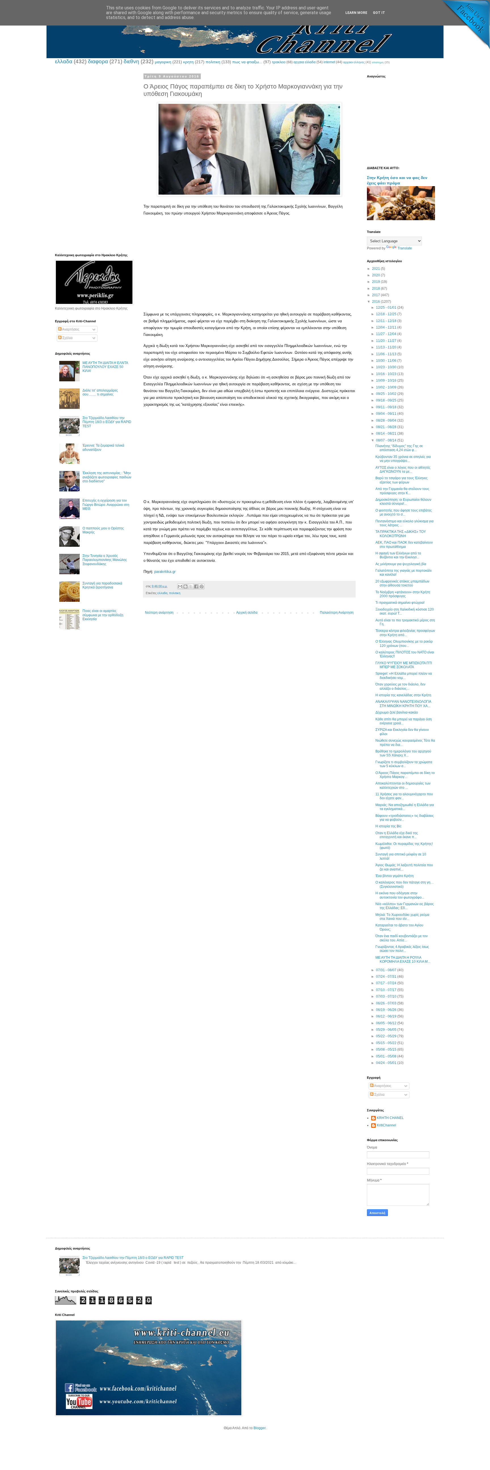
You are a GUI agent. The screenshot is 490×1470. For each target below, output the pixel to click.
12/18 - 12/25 (386, 314)
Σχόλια (67, 338)
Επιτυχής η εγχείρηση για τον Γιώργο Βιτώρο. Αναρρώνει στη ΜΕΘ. (106, 505)
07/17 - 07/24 (386, 983)
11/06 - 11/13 (386, 354)
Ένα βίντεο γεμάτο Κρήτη (394, 876)
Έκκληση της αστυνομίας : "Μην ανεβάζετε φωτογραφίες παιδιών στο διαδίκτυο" (107, 477)
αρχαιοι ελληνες (354, 62)
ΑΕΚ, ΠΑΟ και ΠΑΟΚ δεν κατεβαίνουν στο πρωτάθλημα (404, 544)
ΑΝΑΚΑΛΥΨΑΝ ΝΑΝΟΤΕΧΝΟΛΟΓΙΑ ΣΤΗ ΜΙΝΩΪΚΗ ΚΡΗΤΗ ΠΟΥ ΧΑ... (403, 704)
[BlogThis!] (185, 586)
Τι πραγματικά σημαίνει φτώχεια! (399, 603)
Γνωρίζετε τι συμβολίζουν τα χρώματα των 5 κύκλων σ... (403, 764)
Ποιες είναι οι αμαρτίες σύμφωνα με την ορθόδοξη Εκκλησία (103, 615)
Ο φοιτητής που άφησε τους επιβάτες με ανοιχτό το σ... (403, 512)
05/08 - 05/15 (386, 1049)
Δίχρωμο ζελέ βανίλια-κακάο (396, 712)
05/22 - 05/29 (386, 1036)
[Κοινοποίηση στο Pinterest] (201, 586)
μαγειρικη (163, 62)
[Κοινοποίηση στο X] (191, 586)
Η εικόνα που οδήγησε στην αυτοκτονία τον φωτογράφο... (399, 895)
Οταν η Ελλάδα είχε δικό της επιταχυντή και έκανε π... (396, 835)
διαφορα (98, 61)
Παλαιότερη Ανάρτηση (337, 613)
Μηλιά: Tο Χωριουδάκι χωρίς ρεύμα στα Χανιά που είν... (402, 917)
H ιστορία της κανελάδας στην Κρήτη (403, 695)
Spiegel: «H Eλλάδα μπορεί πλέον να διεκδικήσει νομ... (403, 676)
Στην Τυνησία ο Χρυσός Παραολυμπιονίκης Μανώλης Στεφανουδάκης (105, 560)
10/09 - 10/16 (386, 380)
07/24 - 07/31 (386, 977)
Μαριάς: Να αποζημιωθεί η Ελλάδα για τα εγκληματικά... (404, 807)
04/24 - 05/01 (386, 1063)
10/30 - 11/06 (386, 361)
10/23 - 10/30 (386, 367)
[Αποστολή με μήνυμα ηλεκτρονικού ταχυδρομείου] (180, 586)
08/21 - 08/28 (386, 427)
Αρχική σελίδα (246, 613)
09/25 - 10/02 (386, 394)
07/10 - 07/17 (386, 990)
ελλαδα (63, 61)
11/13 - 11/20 (386, 347)
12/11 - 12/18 (386, 321)
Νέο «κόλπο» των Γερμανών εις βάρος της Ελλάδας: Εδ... (404, 906)
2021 (376, 269)
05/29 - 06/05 (386, 1030)
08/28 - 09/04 (386, 420)
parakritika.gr (165, 571)
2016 (376, 302)
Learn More (356, 13)
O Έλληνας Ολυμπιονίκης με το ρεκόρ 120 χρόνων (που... (404, 643)
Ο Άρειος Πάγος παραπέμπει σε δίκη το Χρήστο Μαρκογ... (405, 775)
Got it (379, 13)
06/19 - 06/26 (386, 1010)
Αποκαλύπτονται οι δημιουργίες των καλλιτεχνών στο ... (402, 785)
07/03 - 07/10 (386, 996)
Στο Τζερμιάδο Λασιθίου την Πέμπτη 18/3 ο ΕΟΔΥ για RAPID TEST (107, 422)
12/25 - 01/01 (386, 308)
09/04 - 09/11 (386, 414)
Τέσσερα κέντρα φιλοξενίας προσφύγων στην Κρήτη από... (405, 633)
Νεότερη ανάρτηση (159, 613)
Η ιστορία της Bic (388, 826)
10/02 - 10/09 (386, 387)
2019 (376, 282)
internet (329, 62)
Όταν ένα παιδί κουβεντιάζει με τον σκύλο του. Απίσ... (401, 938)
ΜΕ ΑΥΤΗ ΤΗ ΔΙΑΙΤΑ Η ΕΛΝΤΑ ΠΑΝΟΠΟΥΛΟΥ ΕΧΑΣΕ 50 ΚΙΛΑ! (105, 367)
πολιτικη (213, 62)
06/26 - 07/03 (386, 1003)
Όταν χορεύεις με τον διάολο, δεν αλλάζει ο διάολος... (400, 686)
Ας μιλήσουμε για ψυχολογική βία (400, 564)
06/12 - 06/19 (386, 1016)
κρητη (188, 62)
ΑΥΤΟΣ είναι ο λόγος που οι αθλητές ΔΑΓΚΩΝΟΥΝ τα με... (402, 470)
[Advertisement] (249, 271)
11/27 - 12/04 (386, 334)
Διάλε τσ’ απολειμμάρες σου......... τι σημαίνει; (100, 392)
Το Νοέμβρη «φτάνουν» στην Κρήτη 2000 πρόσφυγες (402, 594)
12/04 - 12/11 (386, 327)
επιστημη (378, 62)
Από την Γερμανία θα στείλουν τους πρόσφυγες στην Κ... (402, 491)
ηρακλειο (279, 62)
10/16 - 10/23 (386, 374)
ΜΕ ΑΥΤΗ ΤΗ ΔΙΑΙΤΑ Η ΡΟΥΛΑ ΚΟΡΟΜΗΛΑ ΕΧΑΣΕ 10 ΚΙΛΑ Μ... (402, 960)
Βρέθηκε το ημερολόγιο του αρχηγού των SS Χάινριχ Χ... (403, 753)
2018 (376, 289)
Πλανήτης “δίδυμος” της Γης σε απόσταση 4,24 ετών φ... (399, 448)
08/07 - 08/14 (386, 440)
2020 (376, 275)
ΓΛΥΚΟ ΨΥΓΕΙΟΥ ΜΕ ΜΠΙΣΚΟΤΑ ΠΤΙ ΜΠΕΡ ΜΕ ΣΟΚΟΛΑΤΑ (403, 665)
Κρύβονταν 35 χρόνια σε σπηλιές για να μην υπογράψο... (403, 459)
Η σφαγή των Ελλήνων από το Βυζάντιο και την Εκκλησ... (398, 555)
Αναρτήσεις (70, 329)
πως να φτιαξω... (247, 62)
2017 (376, 295)
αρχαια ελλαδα (304, 62)
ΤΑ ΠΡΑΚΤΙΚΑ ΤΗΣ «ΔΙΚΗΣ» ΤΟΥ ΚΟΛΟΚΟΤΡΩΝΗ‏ (400, 534)
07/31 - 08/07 (386, 970)
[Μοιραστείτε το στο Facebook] (196, 586)
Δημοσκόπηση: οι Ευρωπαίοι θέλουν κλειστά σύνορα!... (403, 502)
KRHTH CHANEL (390, 1118)
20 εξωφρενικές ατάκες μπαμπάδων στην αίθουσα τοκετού (402, 583)
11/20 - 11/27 (386, 341)
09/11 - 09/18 (386, 407)
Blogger (259, 1428)
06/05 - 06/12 (386, 1023)
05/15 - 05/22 (386, 1043)
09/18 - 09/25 (386, 400)
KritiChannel (386, 1125)
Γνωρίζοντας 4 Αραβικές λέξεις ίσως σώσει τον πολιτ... (402, 949)
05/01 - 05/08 (386, 1056)
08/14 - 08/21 (386, 434)
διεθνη (131, 61)
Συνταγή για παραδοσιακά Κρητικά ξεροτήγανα (102, 585)
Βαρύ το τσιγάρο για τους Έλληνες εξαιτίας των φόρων (401, 480)
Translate (405, 248)
